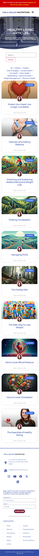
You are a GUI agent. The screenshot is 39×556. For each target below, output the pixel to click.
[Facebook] (21, 476)
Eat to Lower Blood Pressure (20, 362)
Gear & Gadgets (13, 71)
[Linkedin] (17, 482)
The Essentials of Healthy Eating (19, 433)
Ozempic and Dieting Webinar (19, 143)
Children (17, 68)
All (11, 68)
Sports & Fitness (25, 76)
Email (5, 504)
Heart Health (24, 73)
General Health (26, 71)
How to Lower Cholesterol (19, 397)
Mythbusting (12, 76)
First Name (6, 497)
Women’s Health (28, 78)
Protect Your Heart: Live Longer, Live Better (19, 105)
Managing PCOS (19, 254)
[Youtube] (15, 476)
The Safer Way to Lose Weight (19, 326)
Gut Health (13, 73)
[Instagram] (9, 476)
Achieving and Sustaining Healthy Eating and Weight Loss (19, 182)
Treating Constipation (19, 219)
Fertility (25, 68)
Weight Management (12, 78)
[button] (32, 12)
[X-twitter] (26, 476)
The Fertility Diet (19, 289)
